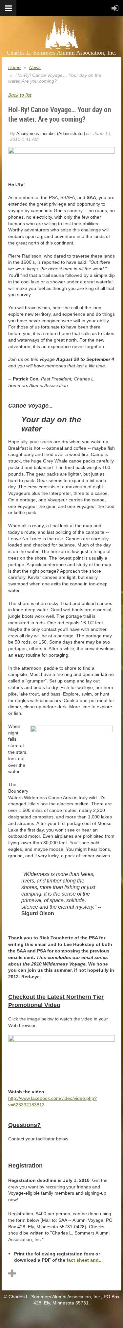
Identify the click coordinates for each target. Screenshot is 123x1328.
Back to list (19, 95)
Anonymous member (36, 133)
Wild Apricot (67, 1316)
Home (14, 67)
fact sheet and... (85, 1260)
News (35, 67)
